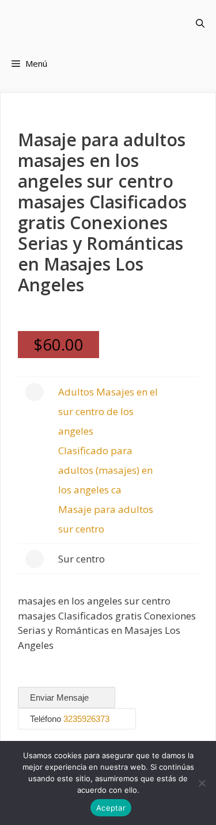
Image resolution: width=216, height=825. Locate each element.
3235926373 (86, 719)
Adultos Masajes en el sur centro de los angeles (108, 411)
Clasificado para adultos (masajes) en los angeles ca (105, 470)
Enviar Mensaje (60, 697)
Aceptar (111, 807)
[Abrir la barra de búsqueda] (200, 23)
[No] (201, 783)
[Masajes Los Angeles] (84, 23)
